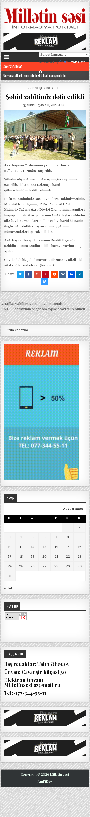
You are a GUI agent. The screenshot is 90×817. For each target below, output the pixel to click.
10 (10, 547)
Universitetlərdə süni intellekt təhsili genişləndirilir (35, 75)
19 (32, 556)
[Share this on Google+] (37, 274)
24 (10, 566)
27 (45, 566)
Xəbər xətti (52, 88)
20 (44, 556)
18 (21, 556)
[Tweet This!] (20, 274)
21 (56, 556)
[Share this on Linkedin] (80, 274)
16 (80, 547)
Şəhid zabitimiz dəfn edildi (45, 96)
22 (68, 556)
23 (80, 556)
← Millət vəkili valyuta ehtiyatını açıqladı (33, 304)
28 (56, 566)
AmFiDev (45, 781)
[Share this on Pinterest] (46, 274)
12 (32, 547)
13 (44, 547)
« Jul (8, 588)
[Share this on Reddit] (54, 274)
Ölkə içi (37, 88)
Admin (31, 105)
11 (21, 547)
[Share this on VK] (63, 274)
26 (33, 566)
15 (68, 547)
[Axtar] (40, 72)
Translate (77, 62)
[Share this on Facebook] (29, 274)
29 (68, 566)
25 (21, 566)
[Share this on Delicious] (44, 281)
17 (10, 556)
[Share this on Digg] (71, 274)
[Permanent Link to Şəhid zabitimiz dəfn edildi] (45, 135)
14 (56, 547)
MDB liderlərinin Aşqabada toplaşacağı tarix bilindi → (46, 309)
